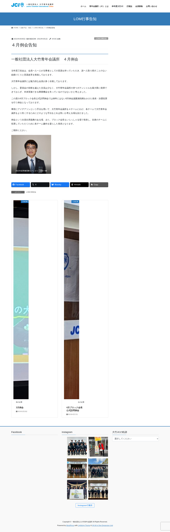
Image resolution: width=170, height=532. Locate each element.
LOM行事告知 (101, 39)
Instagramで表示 (85, 505)
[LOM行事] (21, 299)
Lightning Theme (84, 525)
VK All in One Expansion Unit (102, 525)
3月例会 (20, 407)
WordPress (70, 525)
